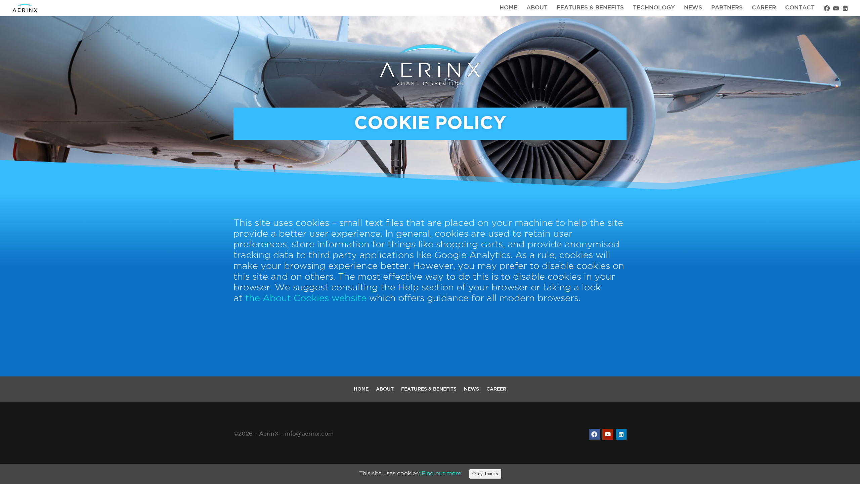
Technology (654, 7)
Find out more (441, 473)
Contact (800, 7)
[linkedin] (845, 8)
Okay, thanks (485, 473)
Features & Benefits (590, 7)
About (537, 7)
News (693, 7)
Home (508, 7)
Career (764, 7)
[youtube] (836, 8)
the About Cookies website (306, 298)
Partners (727, 7)
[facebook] (827, 8)
